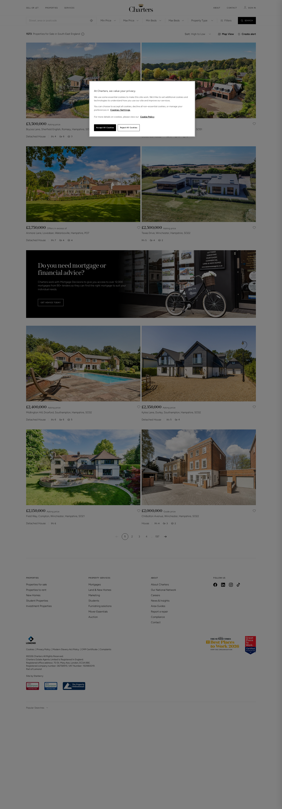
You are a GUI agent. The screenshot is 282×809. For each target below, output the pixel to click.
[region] (142, 109)
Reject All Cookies (128, 127)
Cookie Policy (147, 116)
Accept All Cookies (105, 127)
